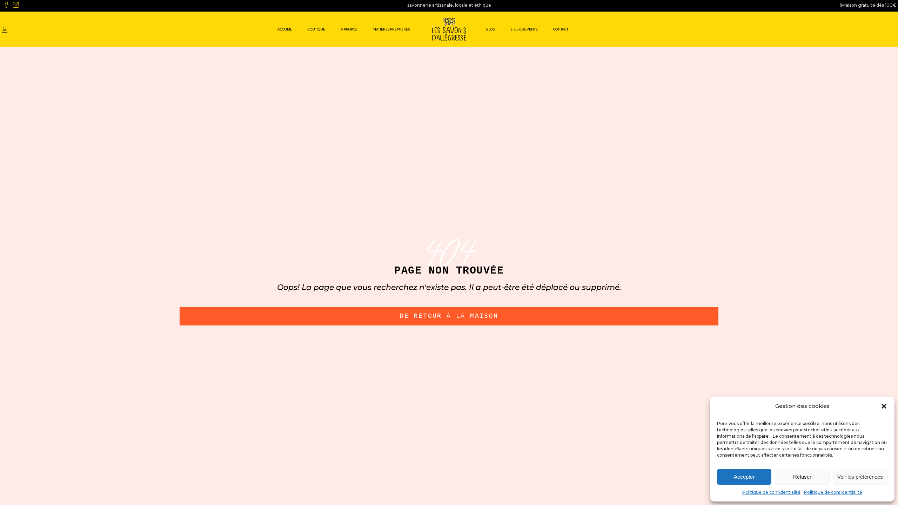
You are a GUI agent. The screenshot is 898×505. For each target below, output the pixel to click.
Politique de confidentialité (771, 492)
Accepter (744, 477)
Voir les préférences (860, 477)
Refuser (802, 477)
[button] (883, 406)
